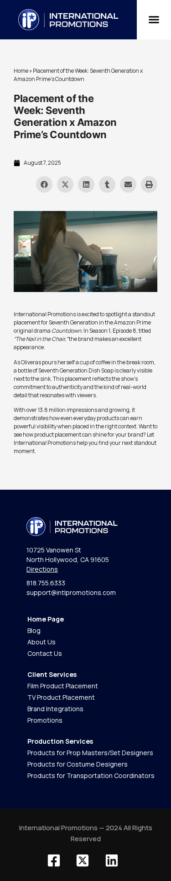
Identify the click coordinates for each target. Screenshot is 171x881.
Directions (42, 569)
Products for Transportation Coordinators (91, 775)
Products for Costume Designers (77, 764)
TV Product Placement (61, 697)
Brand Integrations (55, 708)
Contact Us (44, 653)
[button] (154, 19)
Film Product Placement (62, 685)
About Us (41, 642)
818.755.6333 (45, 582)
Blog (34, 630)
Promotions (44, 720)
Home (21, 71)
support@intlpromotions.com (71, 592)
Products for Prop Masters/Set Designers (90, 752)
